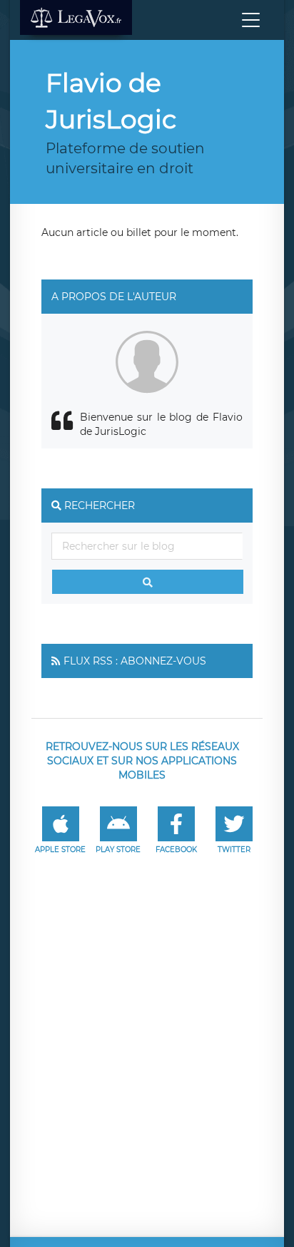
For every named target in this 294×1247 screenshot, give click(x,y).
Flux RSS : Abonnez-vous (135, 661)
